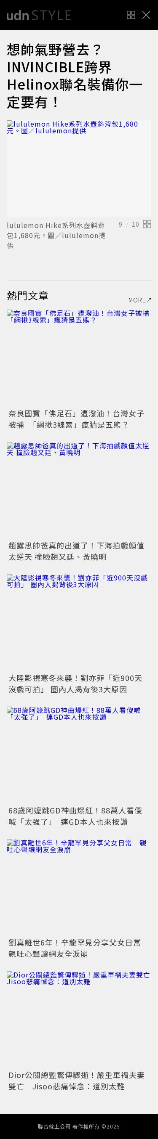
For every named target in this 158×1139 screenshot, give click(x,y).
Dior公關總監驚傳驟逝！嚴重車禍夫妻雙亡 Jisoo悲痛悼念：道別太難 (76, 1080)
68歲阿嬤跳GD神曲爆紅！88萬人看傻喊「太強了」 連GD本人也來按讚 (75, 816)
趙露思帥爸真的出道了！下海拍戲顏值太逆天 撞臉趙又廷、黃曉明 (76, 551)
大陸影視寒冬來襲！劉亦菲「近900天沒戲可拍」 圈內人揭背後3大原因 (75, 683)
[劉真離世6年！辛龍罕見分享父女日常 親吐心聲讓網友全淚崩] (79, 887)
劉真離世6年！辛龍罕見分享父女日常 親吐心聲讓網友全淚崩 (78, 948)
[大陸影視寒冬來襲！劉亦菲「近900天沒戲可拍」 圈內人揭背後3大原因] (79, 622)
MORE (137, 300)
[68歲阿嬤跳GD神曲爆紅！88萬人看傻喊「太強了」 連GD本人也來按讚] (79, 755)
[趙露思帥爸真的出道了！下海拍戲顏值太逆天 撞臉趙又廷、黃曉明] (79, 490)
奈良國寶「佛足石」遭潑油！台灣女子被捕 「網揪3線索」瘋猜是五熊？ (76, 419)
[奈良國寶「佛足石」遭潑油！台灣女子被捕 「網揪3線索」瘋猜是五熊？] (79, 358)
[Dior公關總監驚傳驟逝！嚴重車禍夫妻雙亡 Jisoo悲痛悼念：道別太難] (79, 1019)
